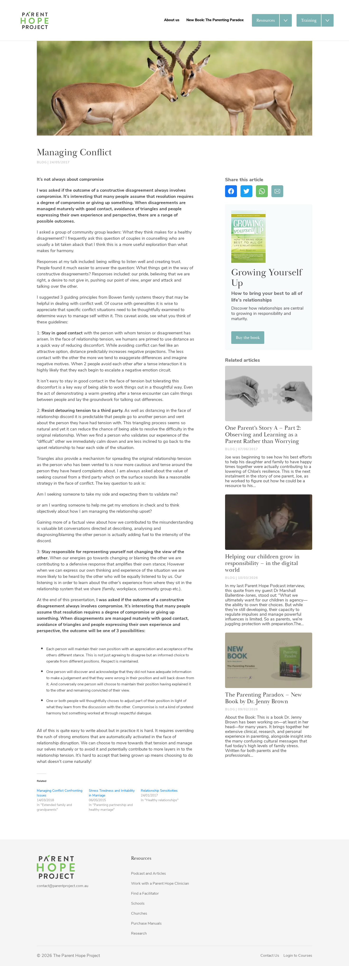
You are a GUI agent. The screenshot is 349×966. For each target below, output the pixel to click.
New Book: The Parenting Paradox (215, 20)
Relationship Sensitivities (159, 791)
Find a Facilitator (145, 894)
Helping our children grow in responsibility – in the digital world (262, 563)
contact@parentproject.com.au (62, 886)
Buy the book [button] (248, 337)
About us (171, 20)
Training (309, 20)
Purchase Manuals (146, 924)
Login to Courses (297, 956)
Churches (139, 914)
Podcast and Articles (148, 874)
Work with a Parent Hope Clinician (160, 884)
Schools (138, 904)
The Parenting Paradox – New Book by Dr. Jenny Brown (263, 698)
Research (139, 934)
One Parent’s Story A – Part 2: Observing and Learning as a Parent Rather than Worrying (263, 434)
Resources (265, 20)
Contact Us (269, 956)
